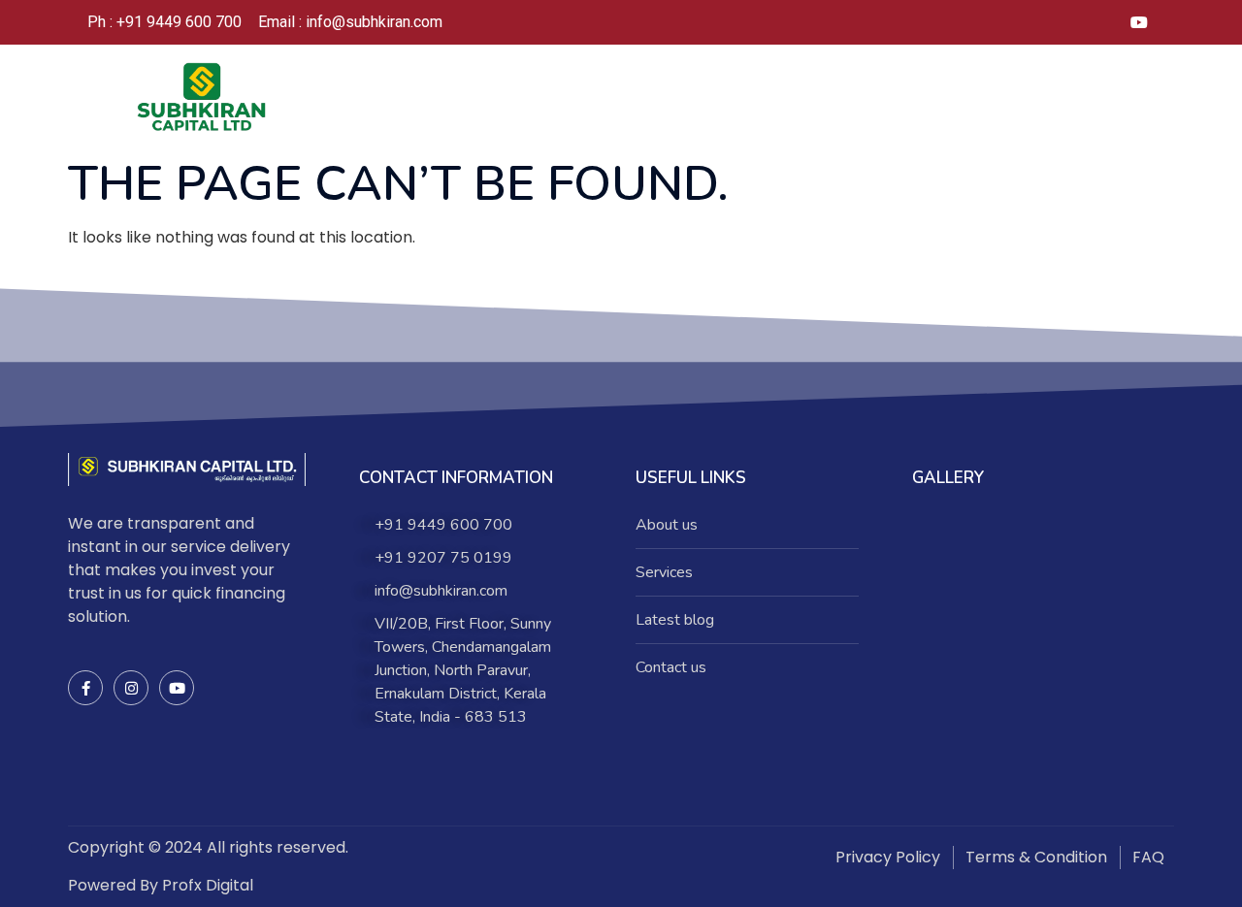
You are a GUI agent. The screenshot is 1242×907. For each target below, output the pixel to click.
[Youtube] (176, 687)
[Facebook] (1061, 22)
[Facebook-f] (85, 687)
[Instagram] (1100, 22)
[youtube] (1139, 22)
